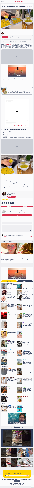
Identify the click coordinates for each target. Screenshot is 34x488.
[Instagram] (11, 484)
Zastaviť (4, 41)
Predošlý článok (9, 206)
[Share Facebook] (2, 203)
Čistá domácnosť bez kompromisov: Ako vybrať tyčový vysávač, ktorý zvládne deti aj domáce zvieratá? (11, 408)
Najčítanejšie (9, 281)
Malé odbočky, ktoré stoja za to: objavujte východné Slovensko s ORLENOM (12, 351)
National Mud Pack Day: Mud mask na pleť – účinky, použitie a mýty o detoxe (12, 324)
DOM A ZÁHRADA (25, 359)
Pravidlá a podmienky (19, 479)
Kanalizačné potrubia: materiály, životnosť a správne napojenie (11, 388)
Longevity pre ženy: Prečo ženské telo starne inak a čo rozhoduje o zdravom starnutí (27, 291)
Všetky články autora (11, 196)
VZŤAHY (23, 322)
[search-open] (3, 1)
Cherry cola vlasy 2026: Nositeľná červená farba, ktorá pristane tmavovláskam (11, 291)
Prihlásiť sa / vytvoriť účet (17, 215)
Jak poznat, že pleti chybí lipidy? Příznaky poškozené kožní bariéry (11, 333)
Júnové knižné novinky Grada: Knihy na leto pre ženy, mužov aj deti (26, 408)
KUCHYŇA (8, 396)
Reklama (12, 479)
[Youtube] (14, 484)
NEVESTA (8, 303)
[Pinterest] (18, 484)
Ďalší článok (25, 206)
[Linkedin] (23, 484)
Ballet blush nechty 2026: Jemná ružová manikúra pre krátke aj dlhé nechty (12, 296)
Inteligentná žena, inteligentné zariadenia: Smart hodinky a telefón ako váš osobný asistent (27, 343)
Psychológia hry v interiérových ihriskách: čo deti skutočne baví (11, 361)
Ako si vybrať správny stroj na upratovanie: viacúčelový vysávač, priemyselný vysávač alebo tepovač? (27, 371)
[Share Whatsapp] (4, 203)
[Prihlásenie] (1, 1)
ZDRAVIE (8, 312)
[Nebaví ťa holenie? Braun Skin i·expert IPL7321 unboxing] (9, 462)
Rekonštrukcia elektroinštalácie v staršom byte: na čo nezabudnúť (12, 379)
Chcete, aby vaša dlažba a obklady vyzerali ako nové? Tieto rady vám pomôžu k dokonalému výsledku (11, 370)
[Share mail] (13, 203)
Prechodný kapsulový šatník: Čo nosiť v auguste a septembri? (12, 284)
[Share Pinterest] (9, 203)
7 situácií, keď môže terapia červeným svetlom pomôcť (12, 314)
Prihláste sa (8, 210)
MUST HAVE (24, 304)
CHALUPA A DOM (10, 386)
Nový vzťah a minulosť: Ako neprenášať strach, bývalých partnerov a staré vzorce (27, 324)
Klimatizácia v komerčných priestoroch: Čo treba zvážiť (27, 380)
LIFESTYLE (24, 350)
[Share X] (6, 203)
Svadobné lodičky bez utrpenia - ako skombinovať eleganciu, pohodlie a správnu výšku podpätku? (12, 306)
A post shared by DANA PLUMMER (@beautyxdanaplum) (17, 125)
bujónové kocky (8, 44)
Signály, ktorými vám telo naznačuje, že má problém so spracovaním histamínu (27, 315)
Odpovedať (5, 236)
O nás (3, 479)
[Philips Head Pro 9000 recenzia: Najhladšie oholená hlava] (25, 452)
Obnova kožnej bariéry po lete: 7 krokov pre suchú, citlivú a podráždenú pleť (27, 285)
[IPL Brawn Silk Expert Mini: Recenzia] (25, 462)
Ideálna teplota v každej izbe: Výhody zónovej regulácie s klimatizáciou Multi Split (26, 390)
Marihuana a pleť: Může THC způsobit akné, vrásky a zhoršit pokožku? (27, 334)
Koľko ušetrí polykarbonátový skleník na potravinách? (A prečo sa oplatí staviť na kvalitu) (27, 362)
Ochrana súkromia (28, 479)
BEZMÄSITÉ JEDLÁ (25, 396)
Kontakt (7, 479)
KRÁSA (8, 321)
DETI (7, 358)
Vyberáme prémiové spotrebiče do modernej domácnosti (11, 398)
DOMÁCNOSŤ (9, 368)
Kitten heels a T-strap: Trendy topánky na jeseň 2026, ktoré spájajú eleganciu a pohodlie (26, 297)
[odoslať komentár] (30, 230)
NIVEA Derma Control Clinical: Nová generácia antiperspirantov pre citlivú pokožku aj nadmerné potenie (27, 353)
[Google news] (20, 484)
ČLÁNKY (8, 340)
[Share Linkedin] (11, 203)
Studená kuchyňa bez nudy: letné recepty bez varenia (27, 398)
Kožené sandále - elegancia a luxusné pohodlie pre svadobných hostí (27, 306)
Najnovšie (24, 281)
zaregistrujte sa (23, 212)
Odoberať (27, 475)
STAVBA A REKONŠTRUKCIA (11, 377)
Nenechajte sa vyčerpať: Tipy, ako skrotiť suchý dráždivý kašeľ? (11, 342)
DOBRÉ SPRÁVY (9, 349)
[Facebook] (16, 484)
